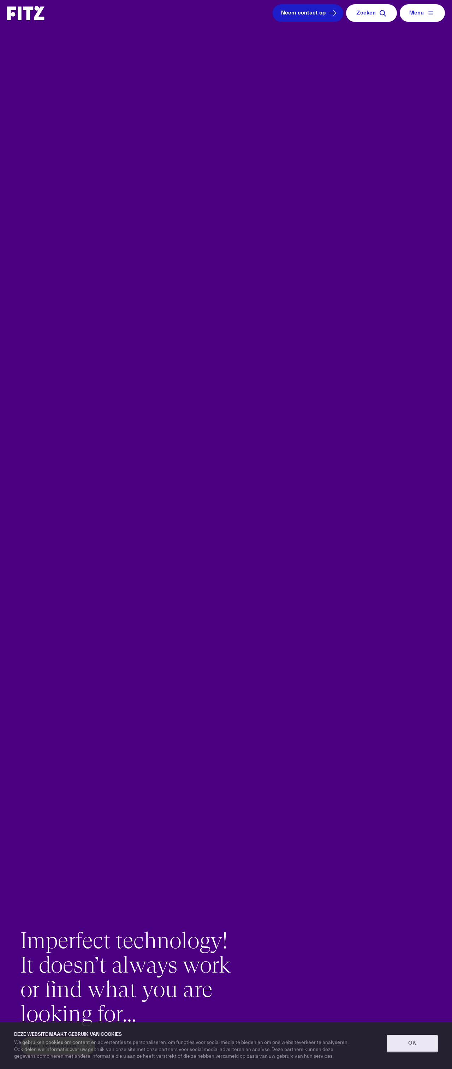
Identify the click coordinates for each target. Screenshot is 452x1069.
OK (412, 1043)
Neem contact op (303, 13)
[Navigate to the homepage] (25, 13)
